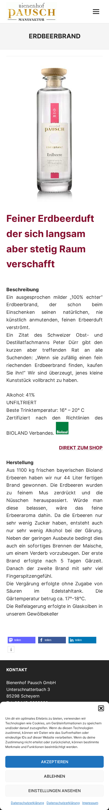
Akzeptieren (54, 761)
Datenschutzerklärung (27, 803)
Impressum (90, 803)
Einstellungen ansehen (54, 790)
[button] (101, 708)
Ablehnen (54, 776)
